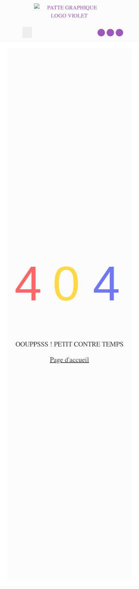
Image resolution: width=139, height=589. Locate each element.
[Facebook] (110, 32)
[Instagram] (101, 32)
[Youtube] (119, 32)
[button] (27, 32)
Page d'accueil (69, 359)
